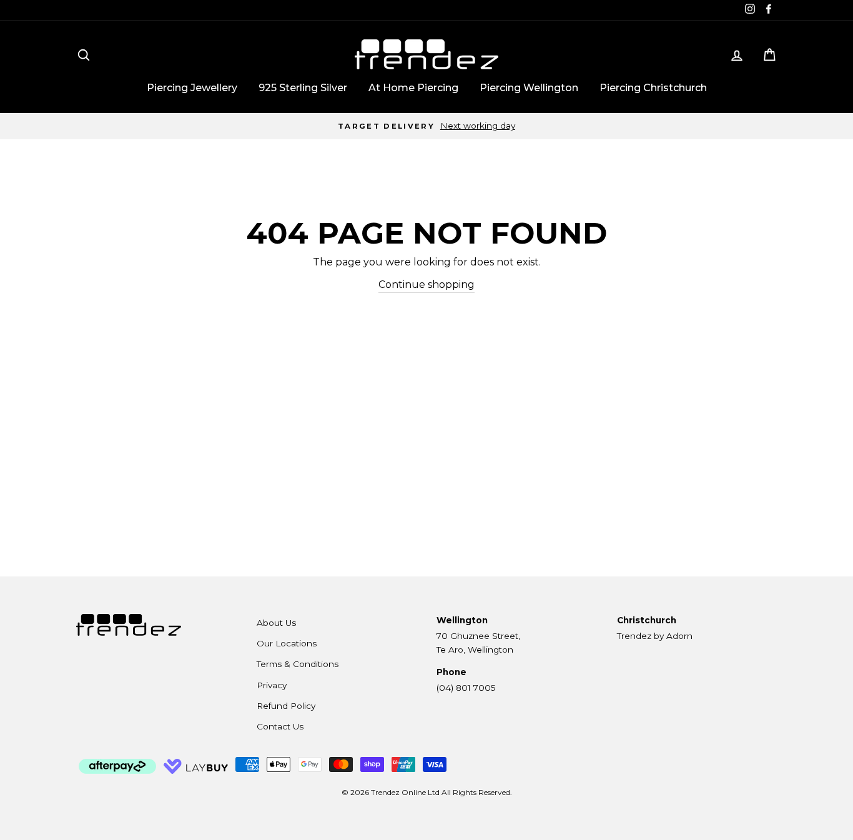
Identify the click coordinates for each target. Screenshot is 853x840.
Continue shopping (426, 284)
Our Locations (287, 643)
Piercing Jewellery (192, 88)
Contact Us (280, 726)
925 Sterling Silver (303, 88)
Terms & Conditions (297, 664)
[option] (426, 126)
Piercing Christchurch (653, 88)
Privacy (272, 685)
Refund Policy (286, 706)
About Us (276, 623)
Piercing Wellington (529, 88)
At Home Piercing (413, 88)
